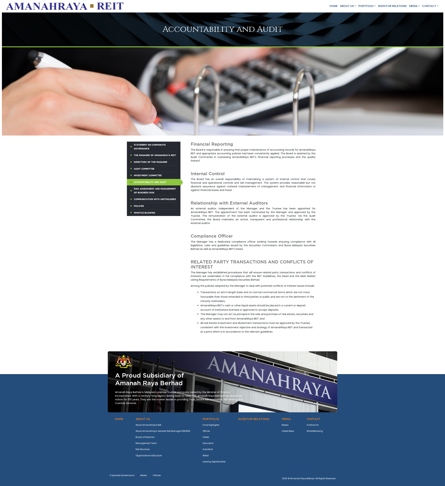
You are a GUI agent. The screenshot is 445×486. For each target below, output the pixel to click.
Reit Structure (142, 449)
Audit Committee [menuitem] (144, 169)
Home (334, 6)
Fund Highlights (211, 424)
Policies (157, 475)
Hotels (206, 437)
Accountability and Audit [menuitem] (150, 182)
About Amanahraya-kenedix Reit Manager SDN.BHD (163, 431)
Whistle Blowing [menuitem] (144, 213)
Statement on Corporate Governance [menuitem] (150, 147)
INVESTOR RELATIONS (392, 6)
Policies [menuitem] (139, 206)
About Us (347, 6)
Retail (206, 455)
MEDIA (413, 6)
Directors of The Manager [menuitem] (150, 162)
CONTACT (429, 6)
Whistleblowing (315, 431)
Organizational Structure (149, 455)
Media (285, 424)
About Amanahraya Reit (148, 424)
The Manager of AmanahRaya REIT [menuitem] (155, 155)
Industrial (208, 449)
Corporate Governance (122, 475)
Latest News (288, 431)
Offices (206, 431)
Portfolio (366, 6)
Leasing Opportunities (214, 461)
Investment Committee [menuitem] (148, 175)
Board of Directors (145, 437)
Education (208, 443)
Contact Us (313, 424)
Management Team (146, 443)
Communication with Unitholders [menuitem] (155, 199)
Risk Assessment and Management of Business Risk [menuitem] (155, 191)
